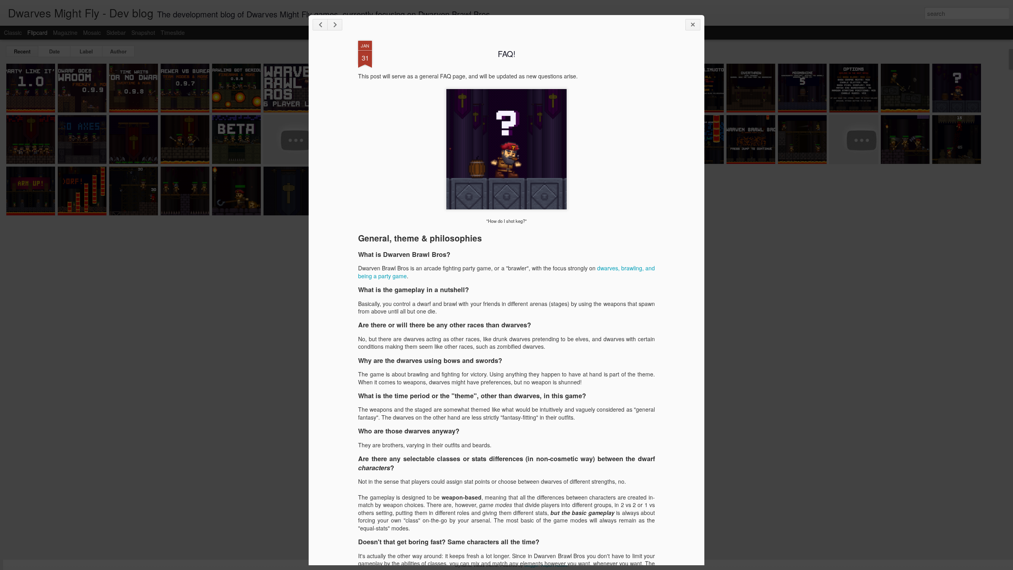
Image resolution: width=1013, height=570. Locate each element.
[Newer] (320, 24)
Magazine (65, 32)
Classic (13, 32)
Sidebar (116, 32)
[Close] (692, 24)
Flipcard (37, 32)
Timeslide (173, 32)
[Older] (334, 24)
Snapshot (143, 32)
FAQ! (507, 53)
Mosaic (92, 32)
